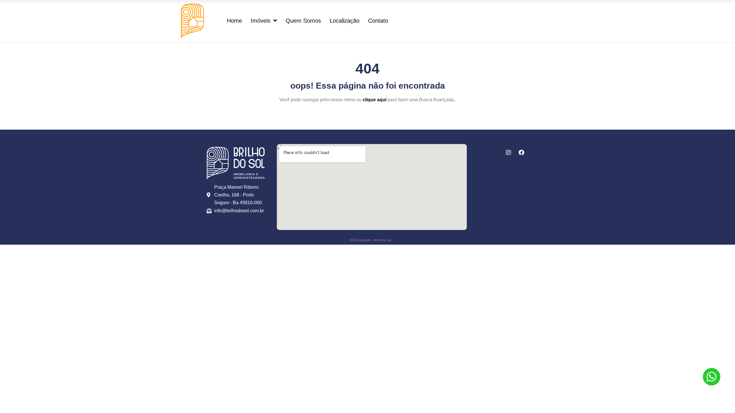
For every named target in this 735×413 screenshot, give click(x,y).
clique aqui (374, 99)
